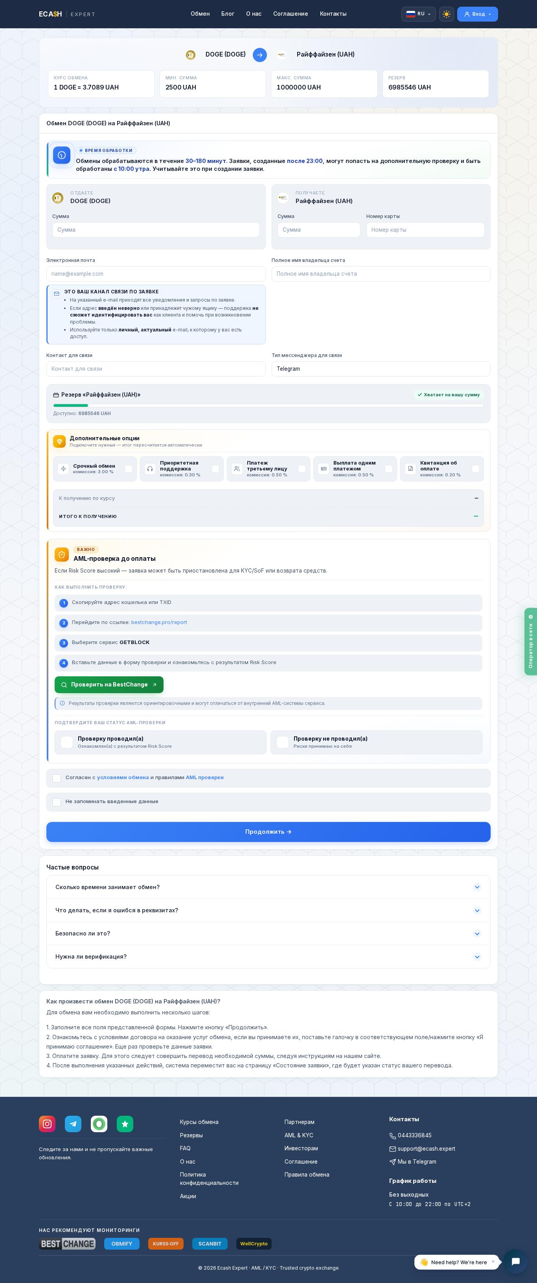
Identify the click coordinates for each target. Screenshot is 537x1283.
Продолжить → (268, 831)
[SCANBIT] (210, 1244)
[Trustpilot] (125, 1124)
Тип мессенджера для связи (307, 355)
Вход (479, 14)
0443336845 (414, 1135)
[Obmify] (122, 1244)
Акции (188, 1196)
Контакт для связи (69, 355)
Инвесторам (301, 1148)
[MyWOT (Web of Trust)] (99, 1124)
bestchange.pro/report (159, 622)
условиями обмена (123, 777)
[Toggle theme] (446, 14)
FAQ (185, 1148)
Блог (227, 14)
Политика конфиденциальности (209, 1178)
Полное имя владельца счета (308, 260)
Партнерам (299, 1122)
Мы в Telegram (416, 1162)
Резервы (191, 1135)
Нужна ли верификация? (91, 956)
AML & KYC (299, 1135)
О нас (253, 14)
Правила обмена (307, 1174)
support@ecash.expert (425, 1149)
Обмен (200, 14)
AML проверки (205, 777)
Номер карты (383, 216)
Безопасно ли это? (82, 933)
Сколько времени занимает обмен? (107, 887)
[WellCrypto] (254, 1244)
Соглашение (290, 14)
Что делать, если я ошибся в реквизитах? (116, 910)
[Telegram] (73, 1124)
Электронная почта (70, 260)
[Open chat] (515, 1261)
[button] (456, 1261)
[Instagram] (47, 1124)
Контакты (333, 14)
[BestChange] (67, 1244)
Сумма (60, 216)
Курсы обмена (199, 1122)
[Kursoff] (166, 1244)
